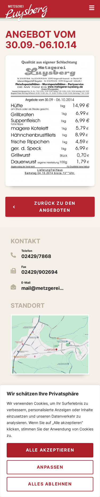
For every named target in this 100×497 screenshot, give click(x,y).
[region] (50, 441)
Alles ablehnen (50, 484)
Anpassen (50, 467)
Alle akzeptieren (50, 450)
